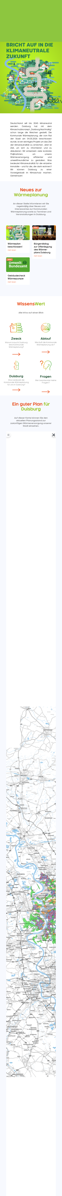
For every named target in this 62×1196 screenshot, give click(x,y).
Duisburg (16, 376)
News (9, 227)
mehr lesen (12, 250)
